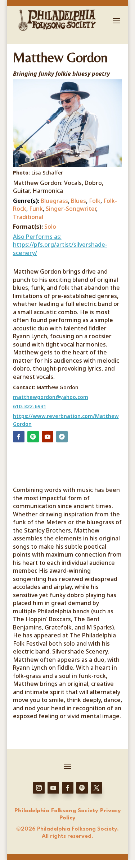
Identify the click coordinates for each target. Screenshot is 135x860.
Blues (78, 201)
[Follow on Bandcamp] (62, 436)
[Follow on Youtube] (47, 436)
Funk (36, 209)
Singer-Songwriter (71, 209)
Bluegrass (54, 201)
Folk (94, 201)
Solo (50, 227)
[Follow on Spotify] (33, 436)
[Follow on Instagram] (39, 788)
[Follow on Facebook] (18, 436)
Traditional (28, 217)
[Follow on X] (96, 788)
